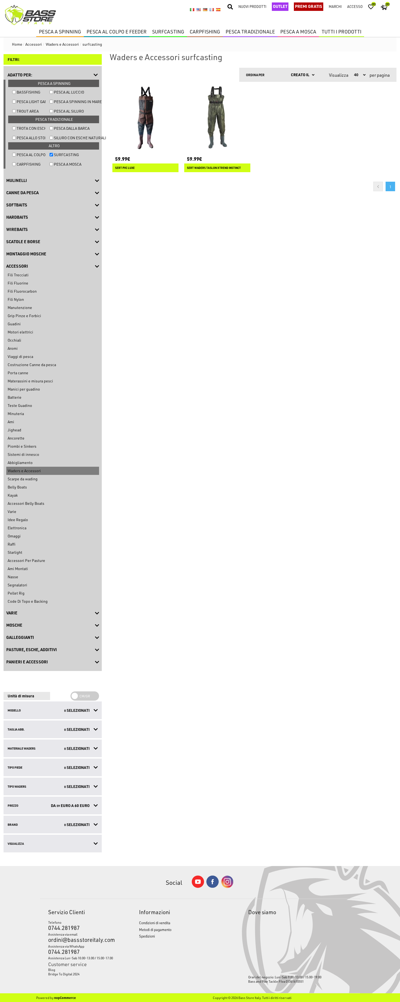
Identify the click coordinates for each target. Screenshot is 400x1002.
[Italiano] (192, 10)
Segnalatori (17, 584)
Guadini (14, 323)
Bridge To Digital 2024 (63, 974)
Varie (12, 511)
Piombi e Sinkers (22, 446)
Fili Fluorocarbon (22, 291)
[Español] (218, 10)
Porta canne (18, 372)
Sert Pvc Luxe (125, 167)
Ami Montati (18, 568)
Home (17, 44)
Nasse (13, 576)
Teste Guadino (20, 405)
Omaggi (14, 536)
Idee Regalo (18, 519)
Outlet (280, 6)
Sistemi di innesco (23, 454)
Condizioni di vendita (154, 922)
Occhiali (14, 340)
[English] (198, 10)
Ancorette (16, 438)
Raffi (11, 544)
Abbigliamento (20, 462)
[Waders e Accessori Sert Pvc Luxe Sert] (145, 117)
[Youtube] (198, 886)
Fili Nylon (16, 299)
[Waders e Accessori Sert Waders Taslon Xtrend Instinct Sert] (217, 117)
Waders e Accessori (24, 470)
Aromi (13, 348)
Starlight (15, 552)
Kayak (13, 495)
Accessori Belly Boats (26, 503)
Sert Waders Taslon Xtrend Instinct (214, 167)
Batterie (14, 397)
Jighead (14, 429)
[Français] (211, 10)
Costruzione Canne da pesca (32, 364)
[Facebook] (212, 886)
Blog (51, 969)
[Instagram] (227, 886)
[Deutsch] (205, 10)
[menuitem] (81, 969)
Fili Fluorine (18, 283)
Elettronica (17, 527)
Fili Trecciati (18, 274)
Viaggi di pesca (20, 356)
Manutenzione (20, 307)
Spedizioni (147, 936)
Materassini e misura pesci (30, 381)
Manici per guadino (24, 389)
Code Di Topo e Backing (28, 601)
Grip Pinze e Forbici (24, 315)
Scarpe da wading (23, 478)
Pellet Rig (16, 593)
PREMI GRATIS (308, 6)
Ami (11, 421)
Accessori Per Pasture (26, 560)
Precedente (378, 186)
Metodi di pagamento (155, 929)
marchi (335, 6)
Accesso (355, 6)
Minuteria (16, 413)
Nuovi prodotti (252, 6)
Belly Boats (17, 487)
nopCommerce (65, 997)
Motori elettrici (20, 332)
